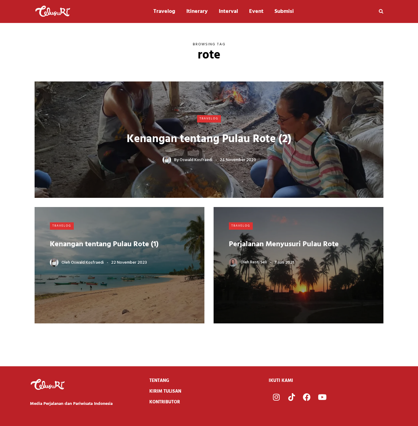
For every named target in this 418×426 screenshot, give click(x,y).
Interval (228, 11)
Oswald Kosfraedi (196, 160)
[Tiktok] (291, 397)
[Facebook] (307, 397)
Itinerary (197, 11)
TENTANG (159, 380)
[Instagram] (276, 397)
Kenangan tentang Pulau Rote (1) (104, 244)
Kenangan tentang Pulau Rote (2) (209, 139)
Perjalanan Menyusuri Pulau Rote (284, 244)
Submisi (284, 11)
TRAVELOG (209, 118)
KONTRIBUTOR (164, 402)
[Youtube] (322, 397)
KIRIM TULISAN (165, 391)
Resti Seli (258, 262)
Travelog (164, 11)
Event (256, 11)
